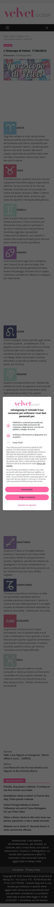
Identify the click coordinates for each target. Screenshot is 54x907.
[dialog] (27, 453)
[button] (27, 443)
